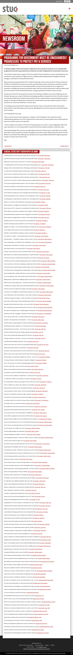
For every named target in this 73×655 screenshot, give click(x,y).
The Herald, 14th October (44, 456)
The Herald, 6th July (44, 177)
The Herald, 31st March (45, 382)
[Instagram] (69, 1)
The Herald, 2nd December (33, 434)
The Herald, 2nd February (39, 245)
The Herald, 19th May (40, 360)
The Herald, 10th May (39, 202)
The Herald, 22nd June (45, 183)
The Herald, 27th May (42, 512)
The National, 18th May (38, 518)
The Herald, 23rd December (44, 425)
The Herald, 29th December (48, 261)
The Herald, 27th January (38, 410)
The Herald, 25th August (38, 317)
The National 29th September (44, 571)
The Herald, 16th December (32, 428)
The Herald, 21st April (34, 372)
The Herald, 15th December (42, 267)
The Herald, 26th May (44, 357)
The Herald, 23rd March (39, 224)
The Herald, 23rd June (42, 345)
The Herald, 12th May (41, 363)
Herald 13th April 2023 (41, 623)
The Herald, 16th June (33, 348)
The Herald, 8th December (48, 270)
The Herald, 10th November (43, 283)
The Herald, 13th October (44, 295)
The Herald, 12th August (39, 481)
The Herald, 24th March (40, 385)
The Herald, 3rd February (40, 407)
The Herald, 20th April (43, 211)
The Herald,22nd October (48, 453)
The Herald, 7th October (26, 459)
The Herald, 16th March (45, 227)
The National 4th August (32, 592)
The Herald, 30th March (41, 221)
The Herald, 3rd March (37, 394)
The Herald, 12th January (46, 255)
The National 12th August (44, 589)
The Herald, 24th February (39, 397)
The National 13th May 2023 (34, 617)
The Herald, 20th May (38, 515)
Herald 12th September (39, 577)
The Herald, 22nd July (30, 490)
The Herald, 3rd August (47, 165)
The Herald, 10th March (42, 391)
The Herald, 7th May (43, 205)
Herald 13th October (36, 568)
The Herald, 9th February (45, 242)
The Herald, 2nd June (39, 354)
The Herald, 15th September (44, 307)
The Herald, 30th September (39, 462)
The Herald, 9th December (32, 431)
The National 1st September (40, 583)
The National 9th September (45, 580)
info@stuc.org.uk (43, 647)
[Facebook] (65, 1)
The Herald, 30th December (44, 422)
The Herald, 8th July (39, 496)
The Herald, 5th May (33, 366)
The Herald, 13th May (36, 521)
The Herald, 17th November (43, 279)
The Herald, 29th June (48, 180)
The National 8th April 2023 (46, 627)
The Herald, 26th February (44, 546)
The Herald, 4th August (40, 326)
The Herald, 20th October (46, 292)
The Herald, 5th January (43, 258)
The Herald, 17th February (42, 400)
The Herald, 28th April (37, 369)
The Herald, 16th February (45, 239)
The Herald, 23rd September (42, 465)
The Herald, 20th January (40, 413)
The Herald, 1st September (44, 314)
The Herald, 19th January (42, 252)
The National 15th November (38, 555)
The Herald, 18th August (37, 320)
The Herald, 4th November (35, 447)
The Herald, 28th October (44, 450)
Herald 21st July (39, 596)
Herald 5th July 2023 (44, 605)
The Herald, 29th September (43, 301)
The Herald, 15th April (36, 534)
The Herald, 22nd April (40, 527)
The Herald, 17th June (44, 506)
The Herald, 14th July (38, 335)
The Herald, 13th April (44, 214)
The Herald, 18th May (45, 199)
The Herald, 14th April (42, 376)
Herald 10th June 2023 (44, 608)
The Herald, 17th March (39, 388)
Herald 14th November (44, 558)
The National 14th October (36, 565)
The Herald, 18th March (45, 543)
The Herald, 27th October (38, 289)
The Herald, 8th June (43, 190)
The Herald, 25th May (45, 196)
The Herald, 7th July (40, 338)
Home (4, 32)
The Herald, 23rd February (42, 236)
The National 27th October (47, 561)
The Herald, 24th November (45, 276)
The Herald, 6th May (44, 524)
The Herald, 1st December (43, 273)
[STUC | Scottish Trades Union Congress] (10, 8)
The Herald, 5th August (38, 484)
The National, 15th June (41, 509)
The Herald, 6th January (45, 419)
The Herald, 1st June (44, 193)
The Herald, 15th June (39, 186)
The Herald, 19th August (42, 478)
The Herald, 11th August (41, 323)
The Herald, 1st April (45, 540)
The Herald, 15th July (34, 493)
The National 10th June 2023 (39, 611)
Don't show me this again (60, 653)
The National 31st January (42, 633)
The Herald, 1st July (34, 499)
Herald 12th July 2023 (38, 599)
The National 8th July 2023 (48, 602)
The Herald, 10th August (38, 162)
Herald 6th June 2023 (42, 614)
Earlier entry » (64, 146)
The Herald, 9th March (39, 230)
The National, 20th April (40, 530)
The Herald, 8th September (44, 310)
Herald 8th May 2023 (36, 620)
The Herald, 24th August (43, 155)
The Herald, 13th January (40, 416)
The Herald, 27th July (44, 168)
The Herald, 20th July (40, 171)
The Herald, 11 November (43, 444)
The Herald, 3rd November (47, 286)
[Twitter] (67, 1)
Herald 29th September (40, 574)
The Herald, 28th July (40, 329)
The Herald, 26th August (35, 475)
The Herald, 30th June (33, 341)
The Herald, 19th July (39, 487)
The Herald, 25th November (45, 437)
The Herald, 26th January (33, 248)
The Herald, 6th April (43, 217)
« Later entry (8, 146)
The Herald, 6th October (43, 298)
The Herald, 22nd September (41, 304)
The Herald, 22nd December (48, 264)
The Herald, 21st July (37, 332)
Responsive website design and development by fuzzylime (37, 649)
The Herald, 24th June (45, 503)
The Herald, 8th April (45, 537)
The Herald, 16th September (47, 468)
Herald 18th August (45, 586)
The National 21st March (37, 630)
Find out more (50, 653)
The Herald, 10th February (33, 403)
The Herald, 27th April (45, 208)
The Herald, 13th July (44, 174)
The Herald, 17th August (44, 159)
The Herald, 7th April (35, 379)
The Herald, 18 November (30, 441)
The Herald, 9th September (35, 472)
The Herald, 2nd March (41, 233)
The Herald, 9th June (43, 351)
